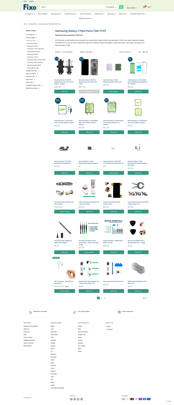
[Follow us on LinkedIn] (81, 399)
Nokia (52, 360)
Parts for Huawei (85, 14)
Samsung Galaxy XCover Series (36, 59)
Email (108, 326)
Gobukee (53, 340)
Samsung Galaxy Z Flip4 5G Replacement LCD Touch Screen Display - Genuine (63, 82)
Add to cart (65, 91)
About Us (26, 329)
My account (131, 8)
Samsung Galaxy (83, 332)
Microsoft (53, 357)
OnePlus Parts (98, 14)
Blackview (54, 332)
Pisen (52, 368)
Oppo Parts (110, 14)
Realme (53, 371)
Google (53, 343)
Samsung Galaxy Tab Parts (35, 62)
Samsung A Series (32, 43)
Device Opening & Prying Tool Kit (113, 281)
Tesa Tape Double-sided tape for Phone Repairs (63, 203)
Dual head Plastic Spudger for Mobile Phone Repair (63, 241)
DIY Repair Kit (29, 14)
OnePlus (53, 365)
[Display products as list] (147, 52)
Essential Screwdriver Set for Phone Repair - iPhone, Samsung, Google (89, 242)
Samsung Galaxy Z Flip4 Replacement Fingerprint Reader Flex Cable (137, 163)
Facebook (110, 329)
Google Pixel (81, 334)
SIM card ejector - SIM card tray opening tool (63, 282)
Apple (52, 326)
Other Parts (122, 14)
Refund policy (28, 346)
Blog (25, 334)
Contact (31, 1)
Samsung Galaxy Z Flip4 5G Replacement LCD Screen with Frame (88, 82)
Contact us (27, 332)
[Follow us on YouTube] (78, 399)
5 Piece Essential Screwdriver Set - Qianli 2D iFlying (89, 203)
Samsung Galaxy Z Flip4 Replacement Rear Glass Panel (112, 81)
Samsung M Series (32, 54)
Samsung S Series (32, 46)
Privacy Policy (28, 337)
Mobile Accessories (84, 18)
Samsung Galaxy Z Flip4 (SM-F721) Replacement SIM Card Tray (113, 162)
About (25, 1)
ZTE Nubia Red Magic (57, 388)
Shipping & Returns (29, 340)
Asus (52, 329)
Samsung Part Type (33, 68)
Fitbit (52, 337)
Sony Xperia (81, 346)
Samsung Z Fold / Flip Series (35, 48)
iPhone (80, 326)
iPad (79, 329)
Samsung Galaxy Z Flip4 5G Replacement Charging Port (62, 162)
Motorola (53, 354)
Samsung (53, 374)
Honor (52, 348)
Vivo (52, 379)
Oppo (52, 362)
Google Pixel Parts (70, 14)
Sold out (89, 91)
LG (52, 351)
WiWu (52, 382)
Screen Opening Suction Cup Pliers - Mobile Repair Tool (138, 203)
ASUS (80, 337)
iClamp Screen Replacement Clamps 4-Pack (111, 203)
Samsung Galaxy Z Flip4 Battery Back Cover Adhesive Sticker (137, 121)
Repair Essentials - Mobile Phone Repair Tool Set (113, 241)
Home (25, 24)
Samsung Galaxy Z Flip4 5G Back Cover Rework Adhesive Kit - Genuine (113, 122)
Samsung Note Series (33, 51)
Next (144, 298)
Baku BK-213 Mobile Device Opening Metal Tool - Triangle (136, 241)
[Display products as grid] (144, 52)
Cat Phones (54, 334)
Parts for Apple (42, 14)
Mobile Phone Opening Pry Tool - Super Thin (137, 282)
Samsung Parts (55, 14)
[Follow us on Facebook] (71, 399)
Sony (52, 376)
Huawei (53, 346)
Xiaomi (53, 385)
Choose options (113, 91)
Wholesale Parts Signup (31, 326)
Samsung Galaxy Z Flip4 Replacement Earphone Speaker (88, 162)
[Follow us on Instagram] (74, 399)
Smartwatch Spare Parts (137, 14)
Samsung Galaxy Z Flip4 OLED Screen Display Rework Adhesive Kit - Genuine (138, 82)
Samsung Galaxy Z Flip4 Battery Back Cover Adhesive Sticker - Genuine (88, 122)
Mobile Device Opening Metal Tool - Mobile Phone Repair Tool (89, 282)
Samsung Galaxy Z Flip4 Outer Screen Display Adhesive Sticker (64, 121)
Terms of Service (29, 343)
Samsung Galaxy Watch (34, 65)
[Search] (121, 7)
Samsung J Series (32, 57)
